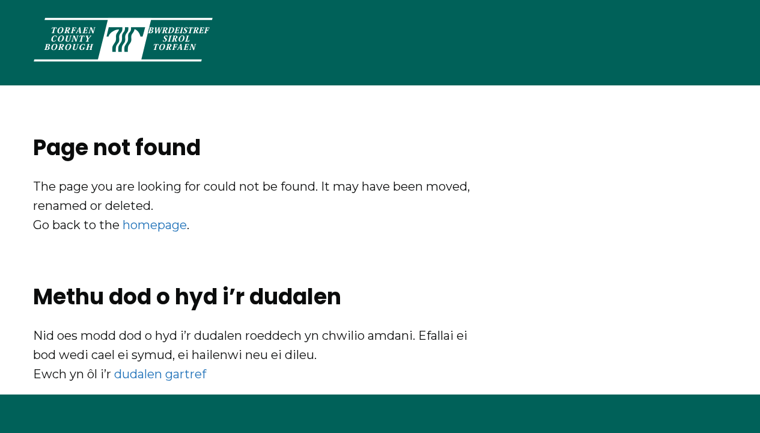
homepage (155, 225)
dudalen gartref (160, 374)
